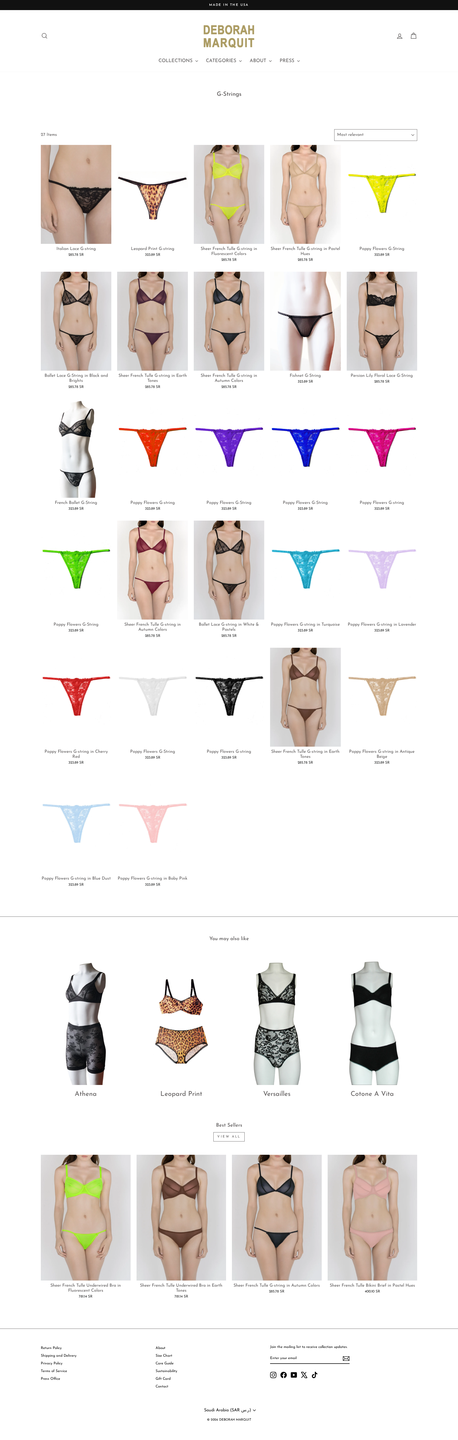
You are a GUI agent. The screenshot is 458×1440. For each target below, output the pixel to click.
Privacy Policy (52, 1363)
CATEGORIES (222, 61)
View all (229, 1136)
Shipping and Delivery (59, 1355)
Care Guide (165, 1363)
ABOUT (259, 61)
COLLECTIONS (176, 61)
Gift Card (163, 1379)
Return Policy (51, 1348)
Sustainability (166, 1371)
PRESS (288, 61)
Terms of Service (54, 1371)
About (160, 1348)
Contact (162, 1386)
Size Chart (164, 1355)
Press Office (50, 1379)
